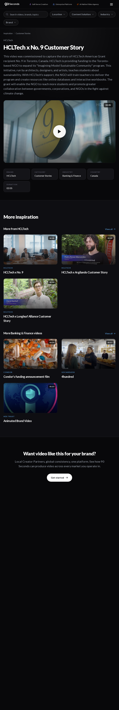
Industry (105, 14)
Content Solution (81, 14)
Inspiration (8, 33)
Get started (57, 477)
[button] (59, 131)
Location (57, 14)
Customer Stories (23, 33)
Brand (9, 22)
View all (109, 229)
